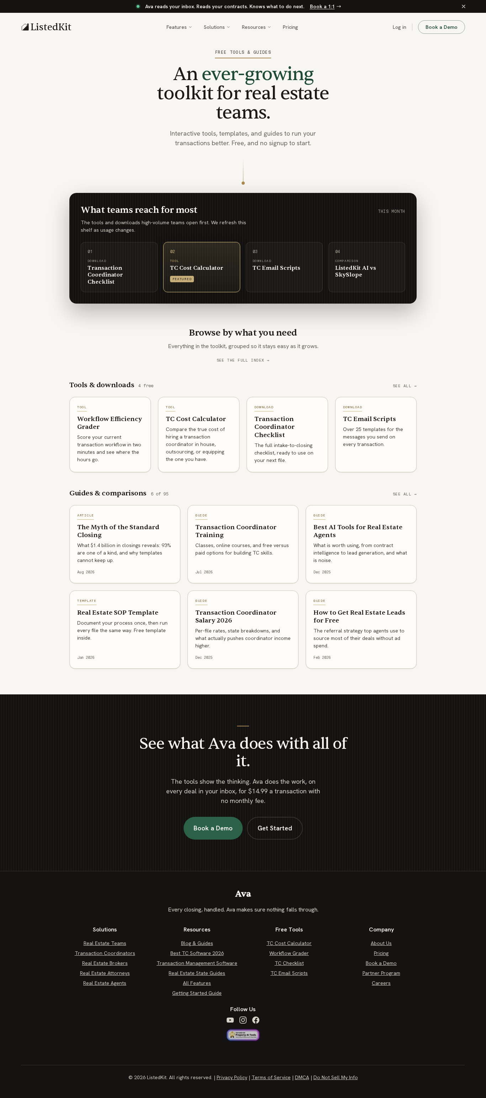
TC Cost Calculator (289, 943)
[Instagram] (243, 1020)
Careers (381, 983)
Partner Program (381, 973)
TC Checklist (289, 963)
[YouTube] (230, 1020)
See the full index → (243, 360)
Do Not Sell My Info (335, 1077)
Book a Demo (442, 27)
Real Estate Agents (104, 983)
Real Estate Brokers (105, 963)
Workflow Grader (289, 953)
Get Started (275, 828)
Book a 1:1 (322, 6)
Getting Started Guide (197, 993)
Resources (254, 27)
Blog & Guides (197, 943)
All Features (197, 983)
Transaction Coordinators (105, 953)
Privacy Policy (232, 1077)
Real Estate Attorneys (105, 973)
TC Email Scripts (289, 973)
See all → (405, 386)
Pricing (290, 27)
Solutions (214, 27)
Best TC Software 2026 (197, 953)
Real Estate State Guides (197, 973)
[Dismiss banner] (463, 6)
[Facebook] (255, 1020)
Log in (399, 27)
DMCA (302, 1077)
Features (177, 27)
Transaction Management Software (197, 963)
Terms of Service (271, 1077)
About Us (381, 943)
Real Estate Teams (105, 943)
